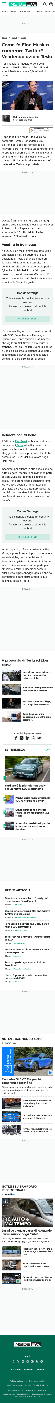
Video (39, 11)
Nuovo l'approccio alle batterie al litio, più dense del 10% (26, 977)
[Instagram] (27, 1361)
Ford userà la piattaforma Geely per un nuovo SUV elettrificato (27, 925)
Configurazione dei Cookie (19, 1385)
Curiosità (18, 905)
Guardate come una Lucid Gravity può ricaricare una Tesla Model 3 (26, 900)
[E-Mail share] (39, 738)
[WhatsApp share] (33, 738)
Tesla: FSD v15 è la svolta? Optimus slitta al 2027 (27, 938)
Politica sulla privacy (19, 1381)
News (5, 11)
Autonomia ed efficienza (25, 917)
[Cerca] (45, 4)
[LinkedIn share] (27, 738)
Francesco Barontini (27, 117)
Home (4, 37)
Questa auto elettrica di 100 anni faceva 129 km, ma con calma (27, 912)
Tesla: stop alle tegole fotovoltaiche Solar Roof (25, 964)
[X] (18, 1361)
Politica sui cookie (37, 1381)
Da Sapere (24, 11)
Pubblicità (28, 1369)
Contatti (39, 1369)
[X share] (21, 738)
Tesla (14, 37)
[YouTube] (32, 1361)
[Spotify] (41, 1361)
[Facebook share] (16, 738)
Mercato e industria (22, 969)
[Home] (23, 4)
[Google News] (22, 1361)
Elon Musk (21, 441)
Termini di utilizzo (40, 1385)
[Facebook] (13, 1361)
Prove (13, 11)
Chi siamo (16, 1369)
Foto (47, 11)
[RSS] (36, 1361)
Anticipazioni (21, 930)
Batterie (17, 956)
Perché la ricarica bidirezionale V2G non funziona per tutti (27, 951)
